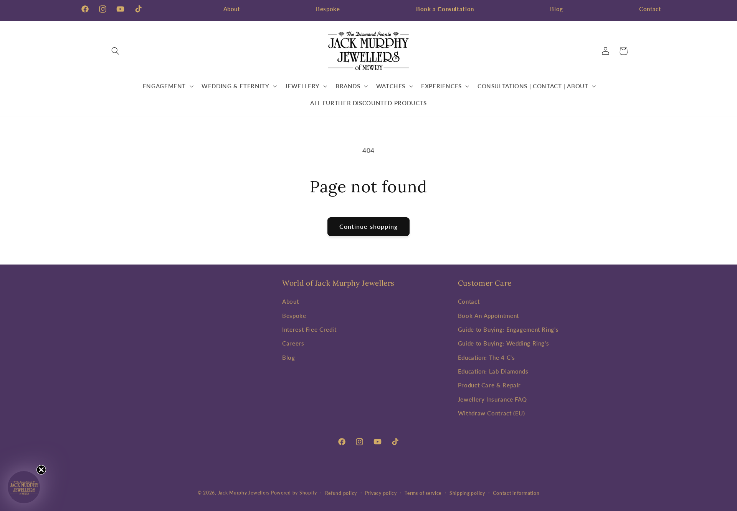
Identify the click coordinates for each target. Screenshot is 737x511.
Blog (556, 8)
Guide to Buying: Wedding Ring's (503, 343)
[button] (115, 51)
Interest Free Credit (309, 329)
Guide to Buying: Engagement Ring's (508, 329)
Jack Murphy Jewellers (243, 492)
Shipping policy (467, 493)
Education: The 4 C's (486, 357)
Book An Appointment (488, 315)
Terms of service (423, 493)
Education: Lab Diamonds (493, 371)
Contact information (516, 493)
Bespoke (328, 8)
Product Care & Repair (489, 385)
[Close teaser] (41, 470)
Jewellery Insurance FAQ (492, 399)
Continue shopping (368, 226)
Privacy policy (381, 493)
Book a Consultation (445, 8)
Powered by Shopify (294, 492)
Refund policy (341, 493)
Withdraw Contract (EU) (491, 413)
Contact (650, 8)
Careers (293, 343)
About (231, 8)
